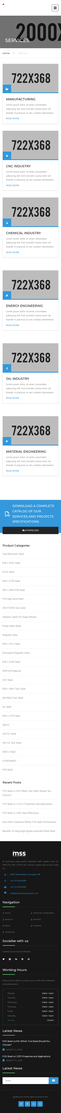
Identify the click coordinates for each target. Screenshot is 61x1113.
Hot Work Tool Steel (13, 697)
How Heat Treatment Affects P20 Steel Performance (29, 821)
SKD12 (6, 724)
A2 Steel (7, 706)
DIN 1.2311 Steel (11, 643)
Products (37, 925)
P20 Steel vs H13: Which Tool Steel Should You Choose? (27, 793)
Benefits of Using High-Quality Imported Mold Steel (29, 830)
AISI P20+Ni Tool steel (14, 607)
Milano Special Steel (41, 1097)
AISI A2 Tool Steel (12, 742)
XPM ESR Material (12, 670)
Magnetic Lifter (10, 634)
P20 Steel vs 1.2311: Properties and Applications (28, 803)
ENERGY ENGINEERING (24, 305)
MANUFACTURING (20, 99)
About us (9, 919)
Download (32, 530)
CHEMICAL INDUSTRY (23, 233)
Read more (12, 118)
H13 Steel (8, 679)
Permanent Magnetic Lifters (16, 652)
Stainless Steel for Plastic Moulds (20, 616)
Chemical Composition (43, 913)
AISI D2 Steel (9, 733)
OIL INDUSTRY (17, 378)
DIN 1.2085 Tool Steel (14, 688)
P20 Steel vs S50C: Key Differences (21, 812)
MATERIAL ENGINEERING (26, 451)
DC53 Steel (8, 571)
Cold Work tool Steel (13, 553)
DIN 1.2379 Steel (11, 715)
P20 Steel (8, 769)
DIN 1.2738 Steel (11, 580)
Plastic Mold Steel (12, 625)
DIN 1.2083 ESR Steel (14, 589)
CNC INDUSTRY (18, 166)
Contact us (10, 932)
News (7, 925)
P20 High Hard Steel (13, 598)
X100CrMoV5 (9, 760)
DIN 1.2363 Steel (11, 562)
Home (6, 53)
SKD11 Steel (9, 751)
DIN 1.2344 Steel (11, 661)
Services (37, 919)
